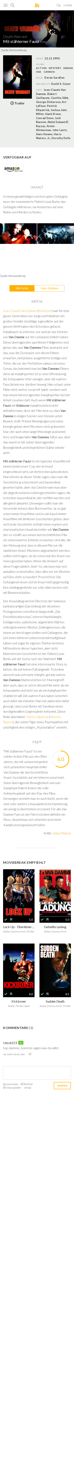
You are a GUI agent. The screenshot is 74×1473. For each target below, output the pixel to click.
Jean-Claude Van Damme (20, 311)
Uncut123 (10, 1043)
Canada (49, 71)
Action (41, 68)
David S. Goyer (61, 83)
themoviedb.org (18, 50)
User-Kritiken (49, 288)
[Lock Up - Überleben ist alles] (19, 893)
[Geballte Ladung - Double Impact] (55, 893)
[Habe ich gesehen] (5, 920)
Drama (68, 68)
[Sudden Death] (55, 967)
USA (38, 71)
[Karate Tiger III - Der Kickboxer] (19, 967)
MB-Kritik (22, 288)
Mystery (55, 68)
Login (68, 5)
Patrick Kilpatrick (37, 717)
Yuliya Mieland (62, 833)
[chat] (58, 5)
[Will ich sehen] (11, 920)
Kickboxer (45, 311)
